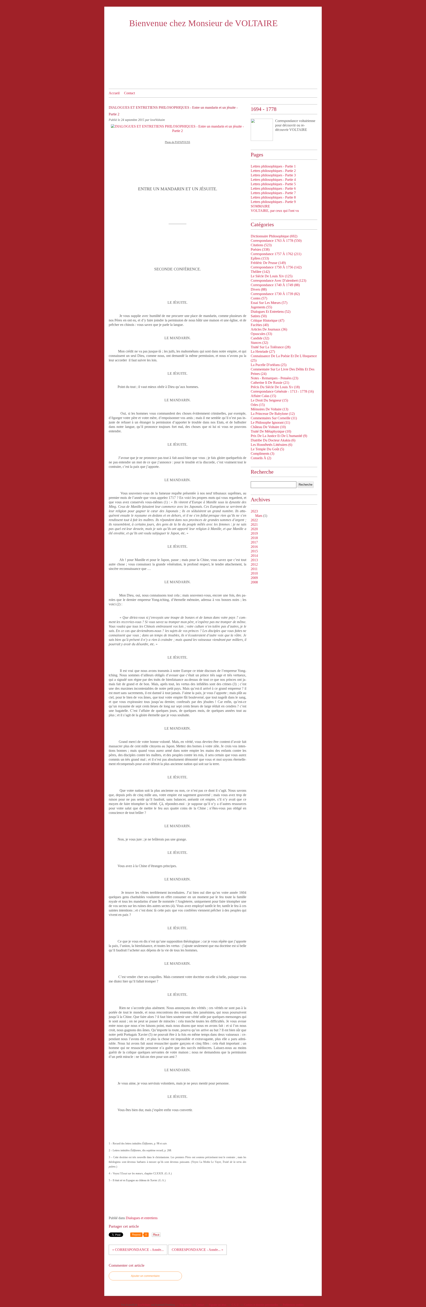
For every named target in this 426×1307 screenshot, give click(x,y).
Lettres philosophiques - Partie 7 (273, 193)
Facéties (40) (260, 325)
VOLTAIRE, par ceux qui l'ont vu (275, 211)
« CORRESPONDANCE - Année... (138, 1250)
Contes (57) (259, 298)
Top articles (185, 1304)
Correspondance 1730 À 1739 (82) (275, 294)
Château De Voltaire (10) (268, 427)
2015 (254, 551)
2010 (254, 573)
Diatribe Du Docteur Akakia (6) (273, 440)
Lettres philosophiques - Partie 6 (273, 188)
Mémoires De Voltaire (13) (269, 409)
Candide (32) (260, 338)
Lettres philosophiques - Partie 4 (273, 179)
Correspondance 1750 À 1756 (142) (276, 267)
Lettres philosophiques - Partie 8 (273, 197)
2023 (254, 511)
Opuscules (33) (261, 334)
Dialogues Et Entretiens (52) (270, 311)
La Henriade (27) (263, 351)
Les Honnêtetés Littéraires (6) (271, 445)
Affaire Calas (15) (263, 396)
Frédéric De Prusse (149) (268, 263)
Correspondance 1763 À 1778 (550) (276, 240)
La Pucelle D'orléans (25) (268, 365)
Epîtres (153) (260, 258)
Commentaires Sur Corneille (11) (274, 418)
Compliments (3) (262, 453)
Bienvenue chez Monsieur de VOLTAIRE (203, 23)
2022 (254, 520)
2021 (254, 524)
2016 (254, 547)
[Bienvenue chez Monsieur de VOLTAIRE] (262, 130)
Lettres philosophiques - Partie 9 (273, 202)
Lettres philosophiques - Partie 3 (273, 175)
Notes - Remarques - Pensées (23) (274, 378)
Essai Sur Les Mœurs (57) (269, 303)
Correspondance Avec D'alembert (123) (278, 280)
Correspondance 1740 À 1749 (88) (275, 285)
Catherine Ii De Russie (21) (270, 382)
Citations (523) (261, 245)
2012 (254, 564)
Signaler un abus (218, 1304)
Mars (258, 516)
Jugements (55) (261, 307)
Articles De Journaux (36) (269, 329)
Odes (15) (258, 405)
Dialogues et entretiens (142, 1218)
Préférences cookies (293, 1304)
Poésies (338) (260, 249)
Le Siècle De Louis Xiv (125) (271, 276)
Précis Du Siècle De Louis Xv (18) (275, 387)
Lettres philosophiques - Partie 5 (273, 184)
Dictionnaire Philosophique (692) (274, 236)
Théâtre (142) (260, 272)
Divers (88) (259, 289)
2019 (254, 533)
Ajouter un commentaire (145, 1275)
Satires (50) (259, 316)
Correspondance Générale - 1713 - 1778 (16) (282, 391)
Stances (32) (259, 342)
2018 (254, 538)
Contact (129, 93)
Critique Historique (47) (267, 320)
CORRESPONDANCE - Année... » (197, 1250)
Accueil (114, 93)
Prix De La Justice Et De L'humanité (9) (279, 436)
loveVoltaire (144, 1304)
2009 (254, 578)
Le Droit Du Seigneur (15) (269, 400)
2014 (254, 555)
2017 (254, 542)
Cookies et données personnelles (261, 1304)
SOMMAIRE (260, 206)
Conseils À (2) (261, 458)
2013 (254, 560)
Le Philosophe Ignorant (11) (270, 422)
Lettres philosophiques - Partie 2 (273, 171)
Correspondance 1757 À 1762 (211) (276, 254)
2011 (254, 569)
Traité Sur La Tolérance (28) (270, 347)
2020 (254, 529)
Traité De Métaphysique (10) (271, 431)
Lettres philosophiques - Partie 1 (273, 166)
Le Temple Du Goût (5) (267, 449)
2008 (254, 582)
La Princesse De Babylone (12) (273, 413)
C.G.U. (235, 1304)
